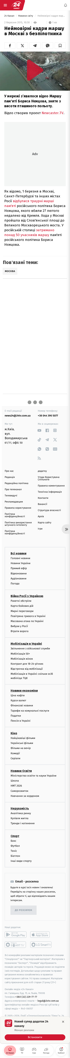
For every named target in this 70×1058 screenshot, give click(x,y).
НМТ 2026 (16, 785)
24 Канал (9, 16)
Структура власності (49, 510)
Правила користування (18, 508)
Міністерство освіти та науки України (33, 775)
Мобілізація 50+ (20, 653)
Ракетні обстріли (21, 600)
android (16, 934)
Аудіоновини (18, 578)
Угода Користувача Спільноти (49, 478)
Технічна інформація (50, 492)
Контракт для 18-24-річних (27, 663)
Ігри (40, 529)
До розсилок (23, 910)
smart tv (16, 944)
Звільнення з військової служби (30, 648)
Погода (15, 583)
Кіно (14, 733)
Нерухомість (20, 808)
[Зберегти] (60, 46)
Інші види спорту (21, 861)
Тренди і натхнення (23, 823)
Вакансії (42, 504)
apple (41, 934)
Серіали (15, 758)
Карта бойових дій (22, 605)
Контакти (43, 498)
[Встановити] (35, 1029)
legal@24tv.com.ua (48, 1000)
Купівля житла (19, 818)
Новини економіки (24, 690)
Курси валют (18, 700)
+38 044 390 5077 (48, 415)
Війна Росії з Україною (27, 596)
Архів (41, 516)
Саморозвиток (19, 790)
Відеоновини (19, 573)
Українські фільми (22, 743)
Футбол (15, 845)
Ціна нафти (18, 695)
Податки (16, 715)
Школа (15, 780)
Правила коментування (51, 486)
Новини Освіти (21, 771)
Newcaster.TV (52, 113)
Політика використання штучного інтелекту (18, 523)
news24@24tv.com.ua (18, 415)
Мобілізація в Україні (26, 643)
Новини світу (26, 16)
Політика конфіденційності (15, 515)
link (39, 430)
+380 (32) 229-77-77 (26, 996)
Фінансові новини (22, 705)
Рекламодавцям (14, 502)
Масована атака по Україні (27, 621)
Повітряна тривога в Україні (28, 616)
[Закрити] (63, 1021)
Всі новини (18, 553)
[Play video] (35, 70)
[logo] (16, 5)
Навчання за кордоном (25, 795)
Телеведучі (11, 495)
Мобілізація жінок (22, 658)
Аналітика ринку (21, 813)
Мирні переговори (22, 610)
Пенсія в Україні (20, 720)
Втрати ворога (19, 631)
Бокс (13, 840)
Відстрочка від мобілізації (27, 668)
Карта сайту (44, 522)
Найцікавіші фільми (23, 738)
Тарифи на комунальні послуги (30, 710)
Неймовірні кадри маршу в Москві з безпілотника (51, 16)
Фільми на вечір (21, 748)
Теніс (14, 850)
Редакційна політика (16, 483)
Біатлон (15, 855)
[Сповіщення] (65, 5)
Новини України (20, 563)
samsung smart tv (41, 944)
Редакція (10, 477)
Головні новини (20, 558)
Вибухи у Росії (19, 626)
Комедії (15, 753)
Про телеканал (13, 489)
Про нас (9, 471)
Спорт (15, 836)
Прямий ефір (19, 568)
